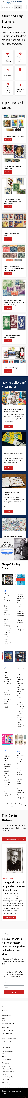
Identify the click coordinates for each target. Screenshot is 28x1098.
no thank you (7, 554)
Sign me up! (7, 552)
